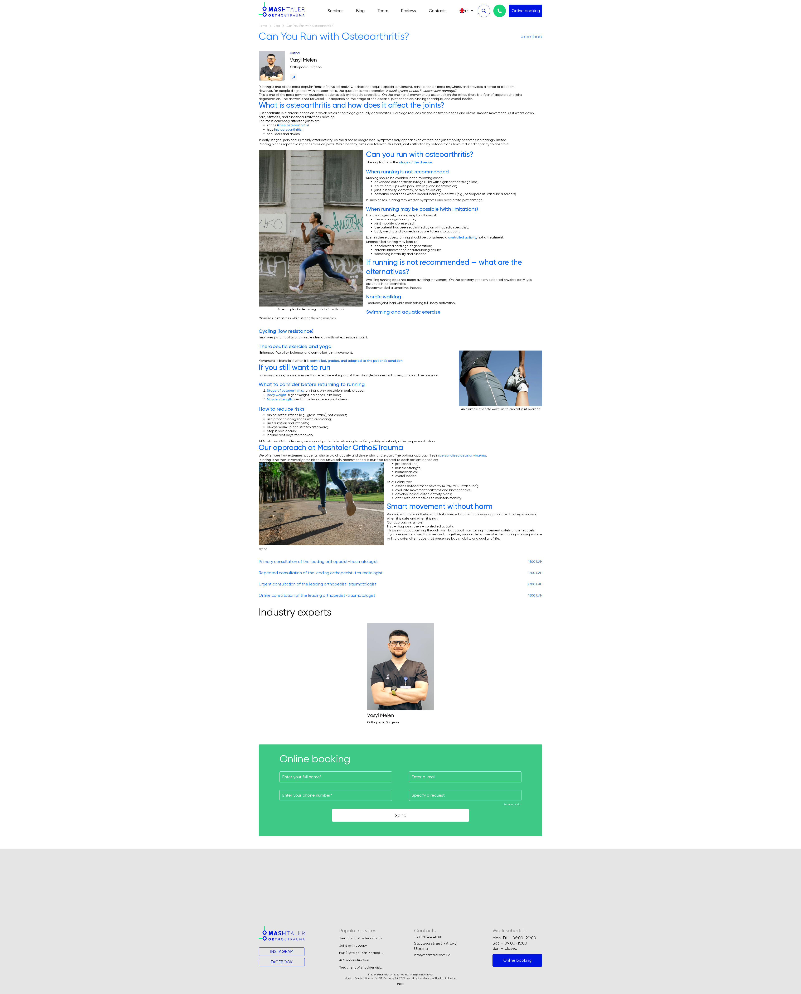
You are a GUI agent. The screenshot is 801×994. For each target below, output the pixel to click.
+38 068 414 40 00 (428, 937)
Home (263, 25)
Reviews (408, 10)
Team (382, 10)
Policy (400, 983)
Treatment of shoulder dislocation (365, 967)
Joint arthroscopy (353, 945)
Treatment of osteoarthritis (360, 938)
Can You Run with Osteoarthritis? (310, 25)
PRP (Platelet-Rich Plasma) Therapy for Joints (374, 953)
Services (335, 10)
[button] (466, 11)
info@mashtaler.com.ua (432, 955)
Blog (360, 10)
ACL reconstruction (354, 960)
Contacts (437, 10)
